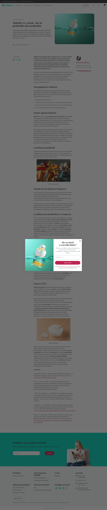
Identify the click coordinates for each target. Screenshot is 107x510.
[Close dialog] (80, 241)
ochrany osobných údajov (70, 266)
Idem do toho (67, 262)
